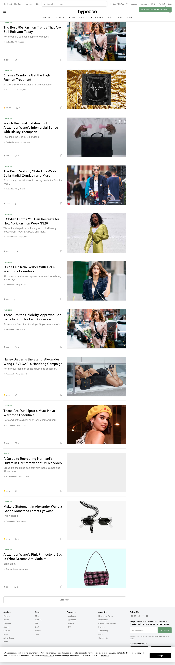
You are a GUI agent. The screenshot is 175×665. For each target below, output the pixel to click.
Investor (101, 627)
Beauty (71, 17)
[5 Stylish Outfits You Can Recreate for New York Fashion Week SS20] (96, 233)
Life (36, 623)
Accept (160, 656)
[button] (42, 59)
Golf (37, 627)
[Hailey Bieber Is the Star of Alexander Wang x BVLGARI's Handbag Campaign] (96, 376)
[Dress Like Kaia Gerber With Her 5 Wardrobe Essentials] (96, 281)
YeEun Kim (10, 42)
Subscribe (165, 630)
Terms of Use (156, 636)
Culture (6, 630)
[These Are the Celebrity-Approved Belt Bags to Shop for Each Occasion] (96, 329)
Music (110, 17)
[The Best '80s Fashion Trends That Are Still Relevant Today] (96, 41)
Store (130, 17)
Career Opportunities (107, 623)
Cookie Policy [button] (49, 656)
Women (38, 619)
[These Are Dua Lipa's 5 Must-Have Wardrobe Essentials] (96, 424)
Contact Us (103, 637)
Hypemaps (71, 619)
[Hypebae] (87, 12)
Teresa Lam (10, 90)
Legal (100, 634)
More (120, 17)
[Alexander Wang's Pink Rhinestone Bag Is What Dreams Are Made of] (96, 568)
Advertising (103, 630)
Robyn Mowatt (11, 237)
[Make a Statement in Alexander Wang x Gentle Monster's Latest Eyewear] (96, 520)
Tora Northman (12, 569)
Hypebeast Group (105, 616)
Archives (38, 630)
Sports (83, 17)
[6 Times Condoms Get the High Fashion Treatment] (96, 89)
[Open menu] (4, 11)
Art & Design (97, 17)
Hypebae (70, 623)
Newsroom (103, 619)
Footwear (59, 17)
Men (37, 616)
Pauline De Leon (12, 142)
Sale (37, 634)
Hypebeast (71, 616)
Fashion (46, 17)
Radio (5, 641)
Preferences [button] (105, 656)
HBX (69, 627)
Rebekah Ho (10, 285)
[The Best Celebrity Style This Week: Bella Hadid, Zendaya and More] (96, 185)
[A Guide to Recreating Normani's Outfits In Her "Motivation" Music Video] (96, 472)
